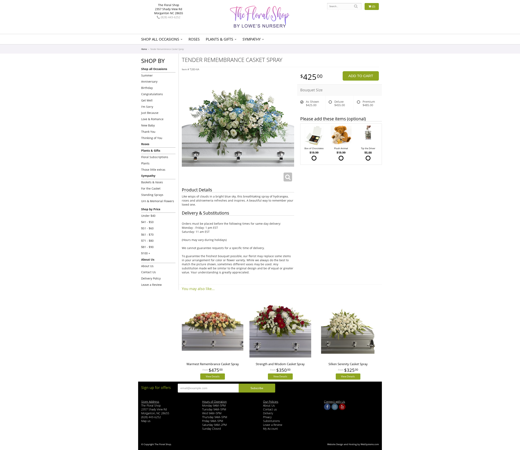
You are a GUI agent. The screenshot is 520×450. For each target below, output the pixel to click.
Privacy (267, 417)
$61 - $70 (147, 234)
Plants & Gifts (219, 39)
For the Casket (150, 188)
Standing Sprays (152, 195)
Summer (147, 75)
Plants (145, 163)
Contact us (270, 409)
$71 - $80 (147, 241)
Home (144, 49)
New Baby (148, 125)
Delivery (268, 413)
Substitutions (271, 421)
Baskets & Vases (152, 182)
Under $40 (148, 216)
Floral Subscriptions (154, 157)
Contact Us (148, 272)
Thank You (148, 132)
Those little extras (153, 170)
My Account (270, 429)
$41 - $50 (147, 222)
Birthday (147, 88)
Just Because (149, 113)
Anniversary (149, 81)
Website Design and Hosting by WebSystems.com (353, 444)
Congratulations (152, 94)
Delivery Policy (151, 278)
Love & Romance (152, 119)
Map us (146, 421)
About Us (147, 266)
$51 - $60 (147, 228)
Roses (194, 39)
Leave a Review (151, 285)
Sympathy (252, 39)
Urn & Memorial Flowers (157, 201)
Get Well (147, 100)
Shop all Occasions (160, 39)
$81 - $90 (147, 247)
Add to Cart (360, 76)
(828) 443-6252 (170, 17)
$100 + (145, 253)
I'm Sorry (147, 107)
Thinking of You (151, 138)
